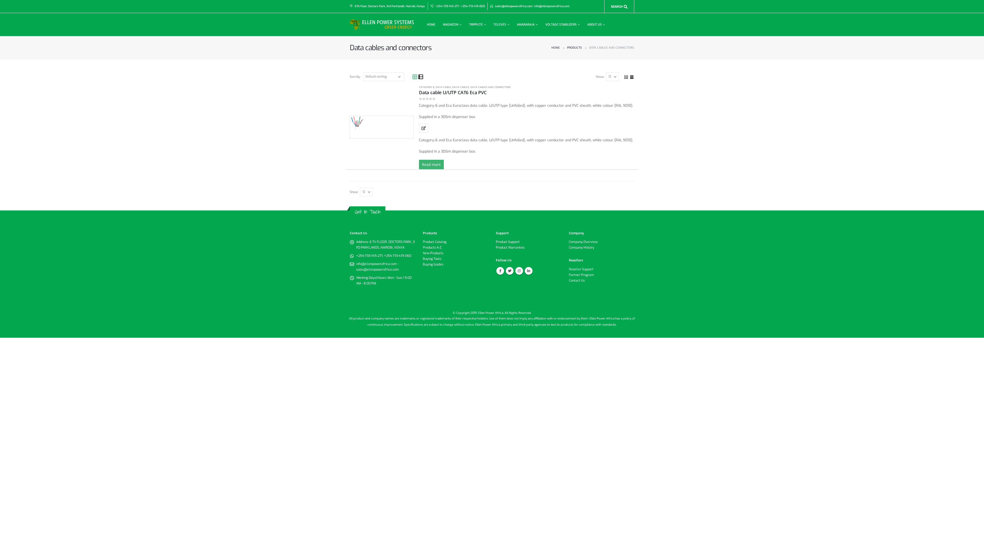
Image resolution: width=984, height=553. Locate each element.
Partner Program (581, 275)
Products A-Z (432, 247)
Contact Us (577, 280)
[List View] (632, 76)
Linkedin (528, 271)
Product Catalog (434, 242)
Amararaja (526, 25)
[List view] (420, 77)
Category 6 (426, 87)
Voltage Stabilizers (561, 25)
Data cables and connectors (490, 87)
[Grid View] (626, 76)
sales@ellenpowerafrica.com (377, 269)
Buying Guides (433, 264)
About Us (594, 25)
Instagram (519, 271)
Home (431, 25)
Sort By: (355, 77)
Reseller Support (581, 269)
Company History (581, 247)
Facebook (500, 271)
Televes (500, 25)
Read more (431, 164)
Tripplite (476, 25)
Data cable (443, 87)
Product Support (508, 242)
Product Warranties (510, 247)
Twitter (510, 271)
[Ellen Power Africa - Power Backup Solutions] (382, 24)
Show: (600, 77)
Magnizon (450, 25)
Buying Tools (432, 259)
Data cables (460, 87)
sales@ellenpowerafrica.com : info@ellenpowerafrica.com (532, 6)
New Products (433, 253)
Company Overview (583, 242)
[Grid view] (415, 77)
